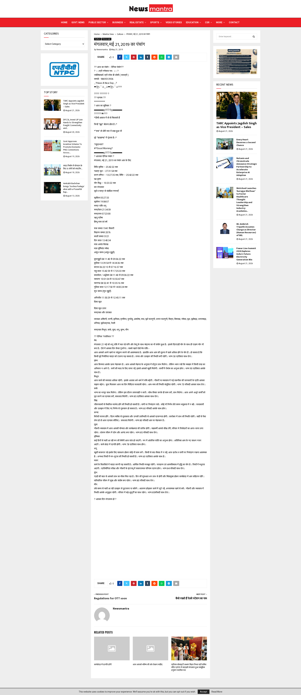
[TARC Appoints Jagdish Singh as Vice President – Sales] (52, 105)
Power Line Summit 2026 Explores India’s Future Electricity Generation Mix (246, 254)
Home (64, 22)
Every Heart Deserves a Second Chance (246, 142)
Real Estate (137, 22)
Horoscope (106, 39)
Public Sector (97, 22)
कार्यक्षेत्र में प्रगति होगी (102, 664)
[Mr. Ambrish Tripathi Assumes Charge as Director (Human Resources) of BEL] (224, 228)
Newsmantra (102, 49)
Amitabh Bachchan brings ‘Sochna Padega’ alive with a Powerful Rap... (73, 188)
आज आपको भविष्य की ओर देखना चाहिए (147, 664)
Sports (154, 22)
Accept (203, 691)
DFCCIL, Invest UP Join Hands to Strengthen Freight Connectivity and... (73, 124)
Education (192, 22)
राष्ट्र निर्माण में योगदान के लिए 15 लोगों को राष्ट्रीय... (72, 167)
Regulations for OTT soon (110, 598)
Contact (234, 22)
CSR (207, 22)
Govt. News (77, 22)
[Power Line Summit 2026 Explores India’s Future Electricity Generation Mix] (224, 252)
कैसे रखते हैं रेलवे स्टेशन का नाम (191, 598)
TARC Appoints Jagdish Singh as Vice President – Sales (73, 103)
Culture (97, 39)
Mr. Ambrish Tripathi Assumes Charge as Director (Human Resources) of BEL (246, 229)
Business (117, 22)
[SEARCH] (253, 36)
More (219, 22)
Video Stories (174, 22)
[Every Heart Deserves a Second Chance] (224, 144)
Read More (216, 692)
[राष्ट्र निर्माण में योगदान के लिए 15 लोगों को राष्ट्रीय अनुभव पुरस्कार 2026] (52, 170)
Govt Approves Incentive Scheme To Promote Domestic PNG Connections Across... (72, 147)
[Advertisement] (150, 538)
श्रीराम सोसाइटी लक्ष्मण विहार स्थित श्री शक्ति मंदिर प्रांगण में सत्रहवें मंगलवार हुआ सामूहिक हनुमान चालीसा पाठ (188, 667)
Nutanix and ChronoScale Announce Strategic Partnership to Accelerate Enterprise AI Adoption (246, 166)
